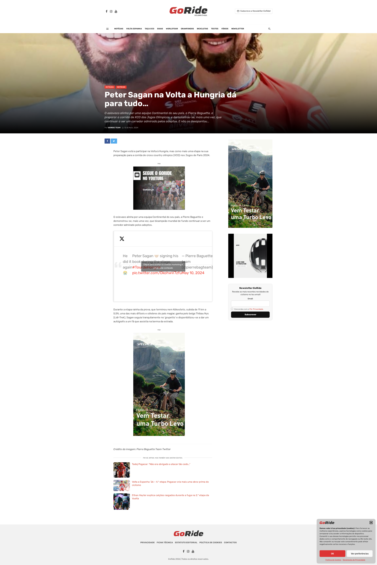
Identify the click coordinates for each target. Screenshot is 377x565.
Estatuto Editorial (186, 542)
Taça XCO (149, 29)
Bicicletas (202, 29)
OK (332, 553)
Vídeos (224, 29)
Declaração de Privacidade (354, 560)
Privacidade (147, 542)
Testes (214, 29)
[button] (371, 522)
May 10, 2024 (193, 273)
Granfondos (187, 29)
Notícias (118, 29)
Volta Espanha (134, 29)
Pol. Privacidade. (256, 309)
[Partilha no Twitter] (114, 141)
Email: (250, 299)
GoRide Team (114, 128)
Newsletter (237, 29)
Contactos (230, 542)
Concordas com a (248, 309)
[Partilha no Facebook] (107, 141)
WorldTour (172, 29)
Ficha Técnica (165, 542)
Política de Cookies (333, 560)
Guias (160, 29)
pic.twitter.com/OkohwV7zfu (157, 273)
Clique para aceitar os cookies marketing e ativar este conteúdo (163, 266)
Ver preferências (360, 553)
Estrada (110, 87)
